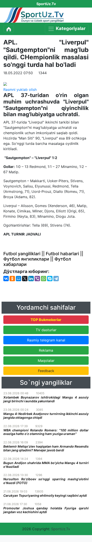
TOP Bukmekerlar (46, 319)
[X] (24, 278)
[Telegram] (56, 278)
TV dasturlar (46, 330)
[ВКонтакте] (6, 278)
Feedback (46, 371)
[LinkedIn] (31, 278)
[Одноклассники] (12, 278)
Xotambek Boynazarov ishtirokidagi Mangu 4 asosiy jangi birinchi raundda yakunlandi (46, 399)
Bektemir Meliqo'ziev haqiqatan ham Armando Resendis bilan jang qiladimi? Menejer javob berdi (46, 448)
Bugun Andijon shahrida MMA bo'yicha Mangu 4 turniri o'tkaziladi (46, 464)
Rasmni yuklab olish (20, 89)
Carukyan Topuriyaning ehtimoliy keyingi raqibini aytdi (45, 495)
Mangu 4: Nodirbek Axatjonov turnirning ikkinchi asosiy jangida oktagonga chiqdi (46, 415)
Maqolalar (46, 360)
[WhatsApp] (43, 278)
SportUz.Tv (60, 529)
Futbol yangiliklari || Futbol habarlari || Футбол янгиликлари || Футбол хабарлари (43, 259)
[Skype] (49, 278)
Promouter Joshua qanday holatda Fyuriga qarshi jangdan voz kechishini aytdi (46, 510)
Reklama (46, 350)
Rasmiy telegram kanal (46, 340)
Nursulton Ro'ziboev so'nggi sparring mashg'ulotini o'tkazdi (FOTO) (46, 481)
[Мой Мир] (18, 278)
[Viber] (37, 278)
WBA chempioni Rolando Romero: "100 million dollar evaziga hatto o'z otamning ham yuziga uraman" (46, 432)
